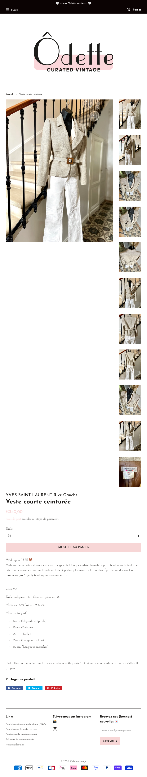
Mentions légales (15, 745)
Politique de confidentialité (20, 739)
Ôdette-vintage (78, 761)
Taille (9, 528)
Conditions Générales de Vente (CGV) (26, 724)
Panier (136, 9)
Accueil (9, 94)
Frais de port (13, 519)
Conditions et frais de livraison (22, 729)
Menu (14, 9)
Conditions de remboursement (21, 734)
